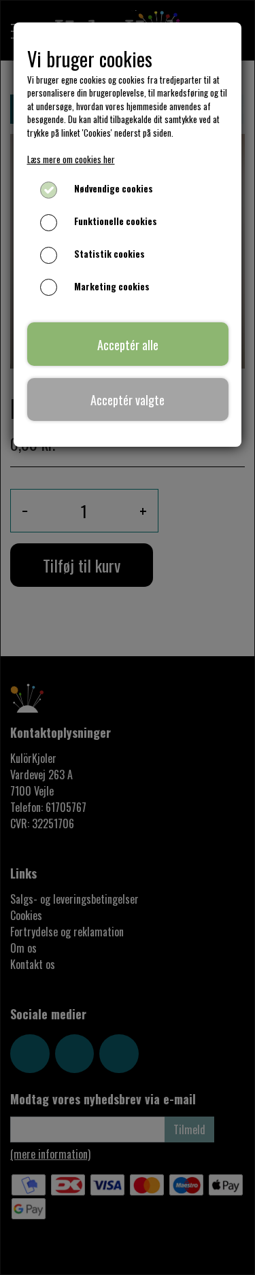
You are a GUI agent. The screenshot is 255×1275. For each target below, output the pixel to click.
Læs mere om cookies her (71, 159)
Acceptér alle (127, 344)
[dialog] (127, 637)
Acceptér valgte (127, 399)
